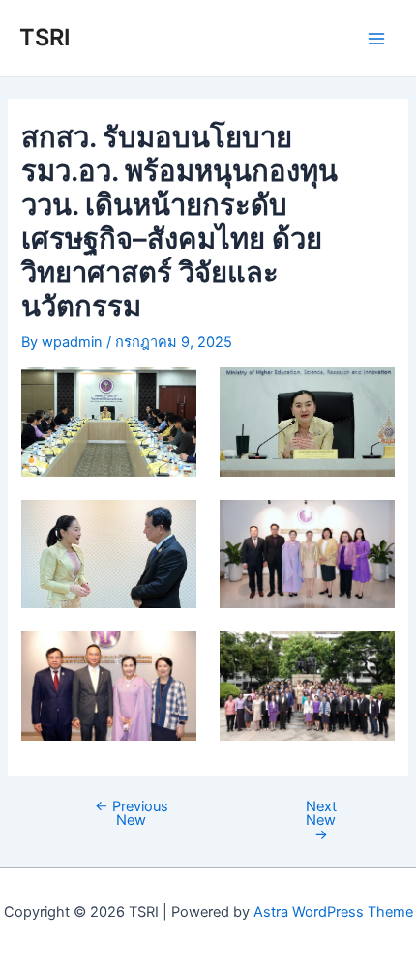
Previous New (131, 814)
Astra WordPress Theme (333, 912)
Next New (321, 821)
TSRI (45, 37)
